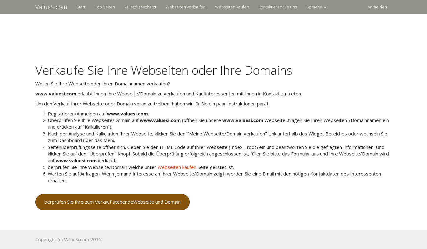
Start (81, 7)
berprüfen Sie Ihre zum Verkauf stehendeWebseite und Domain (112, 202)
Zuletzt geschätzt (140, 7)
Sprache (314, 7)
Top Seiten (105, 7)
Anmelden (377, 7)
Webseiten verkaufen (186, 7)
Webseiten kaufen (232, 7)
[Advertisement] (213, 35)
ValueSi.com (51, 7)
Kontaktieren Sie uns (278, 7)
